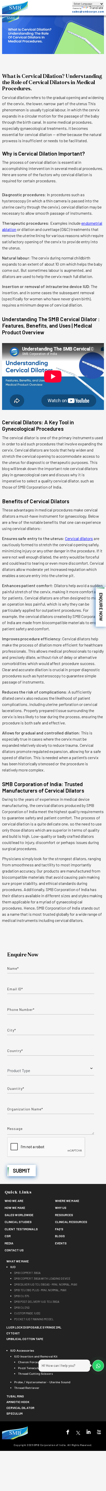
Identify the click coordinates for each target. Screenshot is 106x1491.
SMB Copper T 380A (27, 1272)
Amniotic (17, 1402)
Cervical (20, 1407)
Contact (14, 1250)
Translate (96, 8)
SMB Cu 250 (22, 1307)
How (15, 1207)
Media (9, 1243)
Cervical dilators (79, 538)
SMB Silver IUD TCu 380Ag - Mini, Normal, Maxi (45, 1284)
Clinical (18, 1222)
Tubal (15, 1396)
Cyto (13, 1333)
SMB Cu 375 (21, 1296)
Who (14, 1200)
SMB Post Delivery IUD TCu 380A (36, 1301)
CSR (8, 1236)
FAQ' (59, 1229)
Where (67, 1200)
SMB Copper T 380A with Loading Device (42, 1278)
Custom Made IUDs (27, 1313)
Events (61, 1243)
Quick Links (18, 1192)
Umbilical (24, 1339)
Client (21, 1229)
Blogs (60, 1236)
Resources (64, 1215)
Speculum (14, 1413)
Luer (33, 1327)
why (61, 1207)
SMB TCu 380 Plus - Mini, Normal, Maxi (40, 1290)
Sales (19, 1215)
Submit (21, 1170)
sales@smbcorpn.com (88, 11)
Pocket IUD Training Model (34, 1319)
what (17, 1261)
